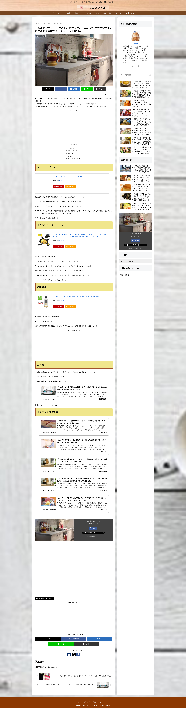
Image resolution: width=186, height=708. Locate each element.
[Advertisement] (74, 125)
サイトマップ (104, 702)
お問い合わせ (124, 275)
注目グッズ (50, 598)
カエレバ (61, 180)
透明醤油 (70, 153)
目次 (71, 144)
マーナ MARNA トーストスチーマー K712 (67, 176)
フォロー (94, 528)
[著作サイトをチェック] (69, 654)
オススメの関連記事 (74, 158)
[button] (100, 89)
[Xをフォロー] (74, 654)
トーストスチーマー (74, 148)
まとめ (70, 156)
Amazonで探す (70, 186)
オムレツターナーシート (75, 150)
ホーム (80, 702)
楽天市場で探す (58, 186)
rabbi (135, 43)
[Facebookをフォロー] (78, 654)
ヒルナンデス (40, 598)
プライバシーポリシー (91, 702)
